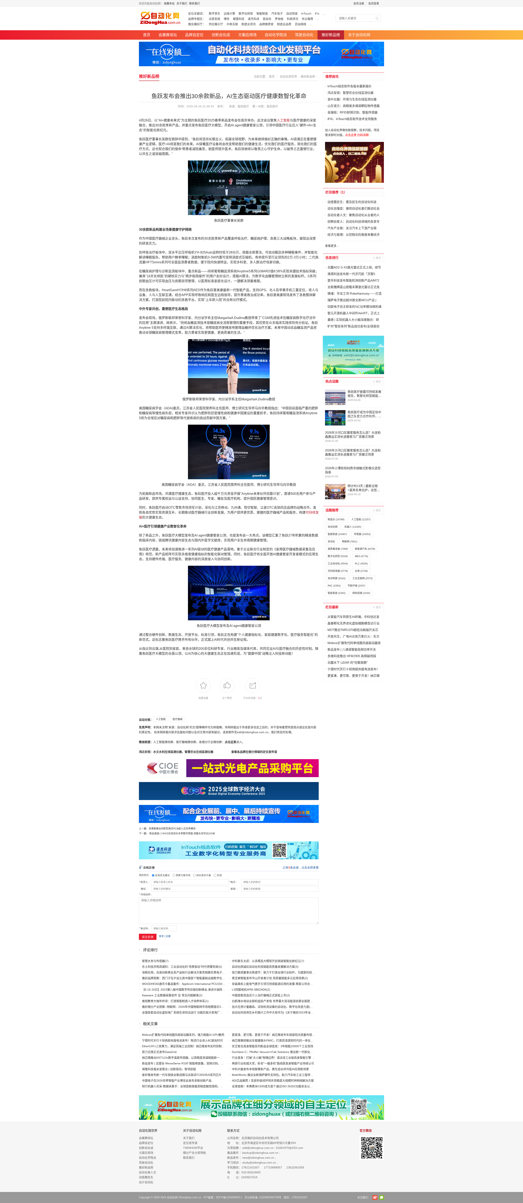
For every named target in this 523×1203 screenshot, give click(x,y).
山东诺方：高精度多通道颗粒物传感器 (353, 106)
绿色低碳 (361, 593)
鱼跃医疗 (272, 106)
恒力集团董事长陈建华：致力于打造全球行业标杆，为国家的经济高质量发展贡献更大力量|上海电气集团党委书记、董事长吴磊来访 (315, 972)
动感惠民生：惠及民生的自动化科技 (352, 202)
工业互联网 (362, 578)
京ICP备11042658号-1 (229, 1197)
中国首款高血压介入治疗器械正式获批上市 (259, 995)
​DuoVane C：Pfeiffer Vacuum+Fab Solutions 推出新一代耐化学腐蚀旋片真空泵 (282, 1052)
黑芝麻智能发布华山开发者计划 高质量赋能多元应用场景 (268, 978)
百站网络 (300, 24)
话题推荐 (332, 510)
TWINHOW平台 (193, 1147)
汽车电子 (277, 13)
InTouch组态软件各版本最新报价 (349, 86)
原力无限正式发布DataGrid (159, 1052)
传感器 (362, 534)
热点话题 (332, 381)
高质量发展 (338, 549)
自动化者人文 (147, 1172)
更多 (377, 257)
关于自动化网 (359, 35)
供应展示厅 (216, 24)
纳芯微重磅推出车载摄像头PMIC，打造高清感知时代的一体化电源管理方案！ (281, 1040)
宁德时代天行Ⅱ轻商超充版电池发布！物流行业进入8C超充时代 (182, 1040)
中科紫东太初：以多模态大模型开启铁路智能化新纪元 (266, 961)
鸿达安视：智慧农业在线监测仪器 (350, 92)
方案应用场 (247, 35)
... (324, 13)
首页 (146, 35)
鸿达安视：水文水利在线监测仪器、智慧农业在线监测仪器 (176, 751)
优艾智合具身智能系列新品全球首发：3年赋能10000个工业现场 (272, 1046)
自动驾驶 (292, 13)
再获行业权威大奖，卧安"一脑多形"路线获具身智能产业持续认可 (273, 1063)
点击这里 (230, 742)
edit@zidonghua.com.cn (258, 1147)
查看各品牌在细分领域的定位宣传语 (254, 751)
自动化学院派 (276, 35)
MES (361, 556)
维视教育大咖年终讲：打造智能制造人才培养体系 (173, 1001)
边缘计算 (229, 13)
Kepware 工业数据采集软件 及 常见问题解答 (170, 995)
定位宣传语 (190, 1143)
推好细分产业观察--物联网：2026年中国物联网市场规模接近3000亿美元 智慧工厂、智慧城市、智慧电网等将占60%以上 (218, 1006)
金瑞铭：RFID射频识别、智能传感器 (352, 112)
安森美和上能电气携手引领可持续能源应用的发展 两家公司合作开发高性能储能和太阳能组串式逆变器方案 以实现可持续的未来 (313, 983)
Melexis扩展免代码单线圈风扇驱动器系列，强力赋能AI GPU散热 (183, 1034)
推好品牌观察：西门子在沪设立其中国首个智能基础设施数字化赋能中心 (188, 978)
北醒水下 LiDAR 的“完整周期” (347, 662)
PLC (361, 563)
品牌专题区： (196, 18)
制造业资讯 (248, 24)
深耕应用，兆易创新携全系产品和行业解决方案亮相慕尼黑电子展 (183, 972)
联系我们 (194, 3)
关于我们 (182, 3)
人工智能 (283, 120)
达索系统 (214, 18)
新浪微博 (374, 1197)
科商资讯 (292, 18)
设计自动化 (146, 1182)
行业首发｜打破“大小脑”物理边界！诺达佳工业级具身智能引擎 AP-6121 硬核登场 (283, 1057)
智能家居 (336, 593)
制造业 (336, 519)
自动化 (331, 541)
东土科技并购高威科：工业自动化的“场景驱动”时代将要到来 (180, 966)
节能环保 (356, 585)
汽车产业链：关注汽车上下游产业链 (352, 228)
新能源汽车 (365, 549)
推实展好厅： (196, 24)
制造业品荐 (284, 24)
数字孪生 (214, 13)
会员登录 (373, 3)
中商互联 (232, 24)
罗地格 (279, 18)
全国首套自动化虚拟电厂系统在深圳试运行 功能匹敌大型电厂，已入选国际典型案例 (195, 1012)
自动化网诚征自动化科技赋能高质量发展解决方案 (263, 966)
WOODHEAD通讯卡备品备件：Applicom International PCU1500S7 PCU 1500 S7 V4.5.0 (198, 983)
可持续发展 (338, 571)
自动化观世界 (288, 76)
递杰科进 (253, 18)
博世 (226, 18)
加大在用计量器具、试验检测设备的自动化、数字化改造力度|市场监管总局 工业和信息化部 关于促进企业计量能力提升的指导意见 (314, 1006)
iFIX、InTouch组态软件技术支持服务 (352, 119)
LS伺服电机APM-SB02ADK (249, 989)
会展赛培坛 (168, 35)
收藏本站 (169, 3)
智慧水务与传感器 (153, 961)
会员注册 (358, 3)
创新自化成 (221, 35)
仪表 (361, 571)
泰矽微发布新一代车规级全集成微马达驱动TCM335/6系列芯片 (181, 1074)
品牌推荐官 (266, 24)
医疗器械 (177, 719)
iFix (317, 13)
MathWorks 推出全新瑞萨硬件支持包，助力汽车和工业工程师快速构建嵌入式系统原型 (287, 1074)
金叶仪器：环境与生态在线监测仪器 (352, 99)
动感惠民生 (146, 1177)
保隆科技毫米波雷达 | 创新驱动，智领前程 (169, 1069)
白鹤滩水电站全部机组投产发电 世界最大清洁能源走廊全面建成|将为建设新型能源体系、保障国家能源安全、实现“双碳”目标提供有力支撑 (319, 1001)
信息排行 (332, 257)
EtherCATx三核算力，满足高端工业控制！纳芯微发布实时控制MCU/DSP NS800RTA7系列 (199, 1046)
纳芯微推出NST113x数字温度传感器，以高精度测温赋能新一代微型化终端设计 (192, 1057)
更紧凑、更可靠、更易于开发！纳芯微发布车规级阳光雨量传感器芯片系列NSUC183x (286, 1034)
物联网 (349, 541)
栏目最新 (332, 607)
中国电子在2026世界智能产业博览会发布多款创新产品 (176, 1080)
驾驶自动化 (304, 35)
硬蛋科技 (238, 18)
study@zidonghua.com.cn (259, 1162)
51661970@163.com (289, 1147)
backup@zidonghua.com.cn (260, 1152)
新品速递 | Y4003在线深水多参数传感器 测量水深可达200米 (182, 833)
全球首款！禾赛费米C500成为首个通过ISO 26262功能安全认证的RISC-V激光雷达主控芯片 (290, 1086)
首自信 (267, 18)
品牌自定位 (194, 35)
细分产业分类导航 (194, 1152)
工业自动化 (338, 563)
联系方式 (233, 1130)
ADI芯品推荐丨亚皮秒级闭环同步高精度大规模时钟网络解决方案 (273, 1080)
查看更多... (332, 245)
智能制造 (262, 13)
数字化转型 (246, 13)
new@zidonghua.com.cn (258, 1157)
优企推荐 (307, 18)
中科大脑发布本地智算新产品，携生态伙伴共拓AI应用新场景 (270, 1069)
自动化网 (332, 526)
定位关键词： (196, 13)
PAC (334, 585)
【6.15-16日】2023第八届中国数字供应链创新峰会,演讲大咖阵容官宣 (186, 989)
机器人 (352, 526)
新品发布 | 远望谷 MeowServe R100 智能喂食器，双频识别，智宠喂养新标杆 (191, 1063)
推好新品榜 (331, 35)
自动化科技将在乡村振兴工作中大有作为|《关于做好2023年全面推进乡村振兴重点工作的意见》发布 (295, 1012)
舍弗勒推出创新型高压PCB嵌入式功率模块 (172, 828)
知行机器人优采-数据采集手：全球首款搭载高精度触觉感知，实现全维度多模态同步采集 (198, 1086)
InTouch (306, 13)
